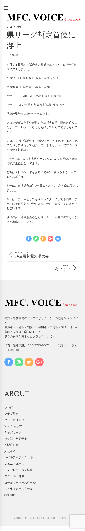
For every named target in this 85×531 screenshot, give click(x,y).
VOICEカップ (13, 426)
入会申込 (10, 451)
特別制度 (10, 495)
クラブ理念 (11, 413)
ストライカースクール (18, 488)
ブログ (8, 407)
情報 (19, 26)
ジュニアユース (14, 463)
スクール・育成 (14, 476)
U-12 (9, 26)
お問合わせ (11, 445)
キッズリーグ (12, 432)
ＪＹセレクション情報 (18, 469)
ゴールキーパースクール (20, 482)
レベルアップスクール (18, 457)
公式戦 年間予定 (15, 438)
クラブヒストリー (15, 420)
